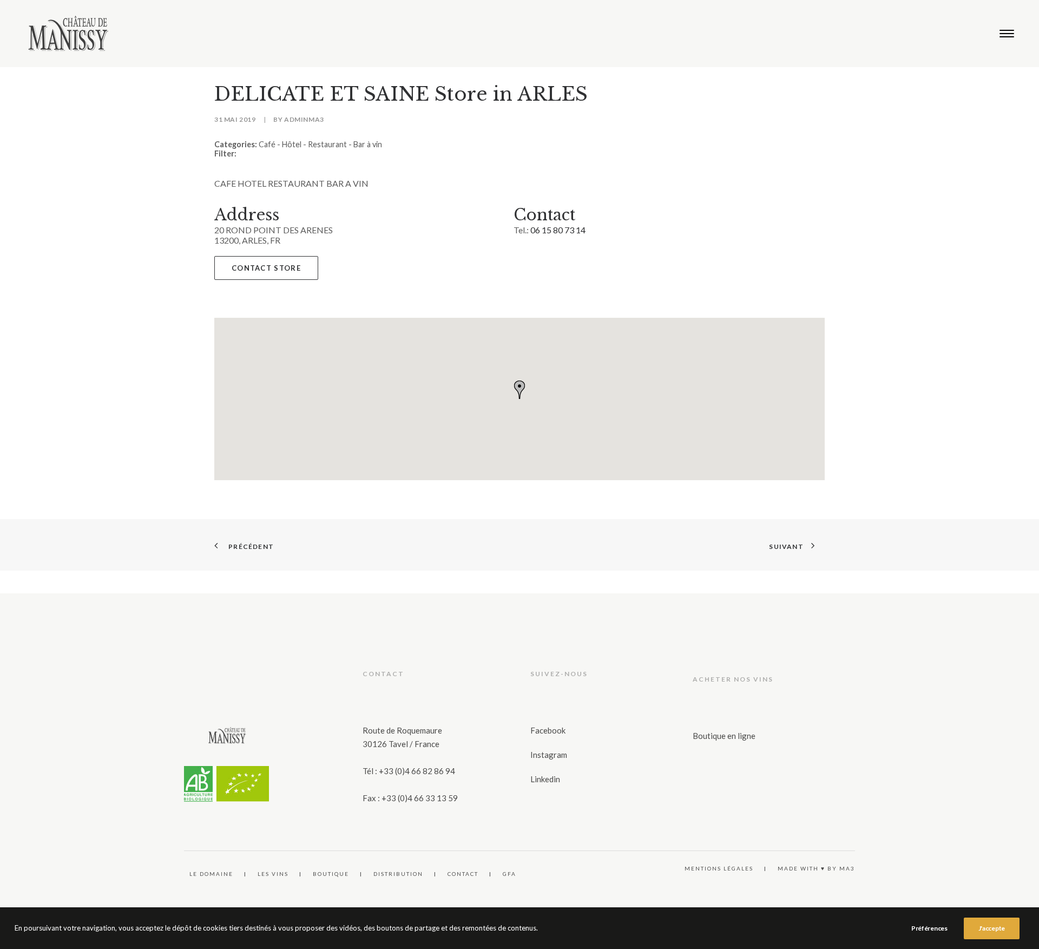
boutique (331, 874)
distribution (398, 874)
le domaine (211, 874)
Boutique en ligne (724, 736)
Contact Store (266, 268)
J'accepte (991, 928)
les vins (273, 874)
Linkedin (545, 779)
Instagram (548, 755)
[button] (1007, 33)
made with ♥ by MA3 (816, 868)
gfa (509, 874)
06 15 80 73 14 (558, 230)
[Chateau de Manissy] (68, 34)
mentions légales (719, 868)
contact (463, 874)
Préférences (929, 928)
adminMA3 (304, 119)
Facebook (547, 730)
